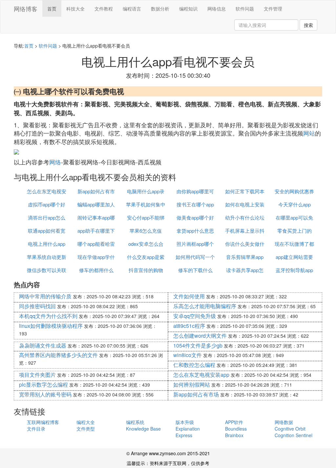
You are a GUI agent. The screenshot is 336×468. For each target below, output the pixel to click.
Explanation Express (188, 431)
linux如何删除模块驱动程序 (51, 326)
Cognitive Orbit (290, 428)
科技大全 (75, 8)
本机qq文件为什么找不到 (48, 316)
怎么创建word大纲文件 (200, 335)
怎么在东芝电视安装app (201, 374)
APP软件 (234, 422)
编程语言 (132, 8)
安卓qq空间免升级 (194, 316)
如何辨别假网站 (191, 384)
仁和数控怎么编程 (194, 365)
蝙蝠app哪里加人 (96, 204)
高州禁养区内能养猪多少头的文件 (58, 355)
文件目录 (36, 428)
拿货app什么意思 (195, 230)
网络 (55, 162)
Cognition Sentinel (293, 435)
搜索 (308, 25)
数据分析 (160, 8)
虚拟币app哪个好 (46, 204)
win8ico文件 (187, 355)
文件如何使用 (189, 296)
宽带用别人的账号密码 (45, 394)
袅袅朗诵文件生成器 (42, 345)
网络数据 (284, 422)
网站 (309, 133)
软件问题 (245, 8)
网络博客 (25, 8)
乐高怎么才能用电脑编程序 (204, 306)
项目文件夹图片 (37, 374)
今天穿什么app (294, 204)
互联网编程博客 (43, 422)
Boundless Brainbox (236, 431)
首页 (51, 8)
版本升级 (185, 422)
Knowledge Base (143, 428)
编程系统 (135, 422)
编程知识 (188, 8)
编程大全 (85, 422)
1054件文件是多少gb (197, 345)
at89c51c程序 (189, 326)
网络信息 (216, 8)
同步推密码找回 (37, 306)
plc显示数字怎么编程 (43, 384)
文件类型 (85, 428)
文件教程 (103, 8)
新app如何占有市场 (196, 394)
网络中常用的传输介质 (45, 296)
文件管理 (273, 8)
